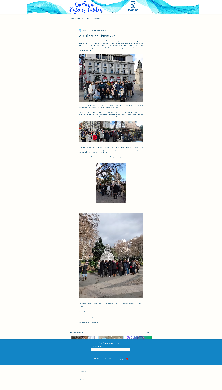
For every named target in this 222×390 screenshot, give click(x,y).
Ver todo (149, 332)
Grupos (139, 303)
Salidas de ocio (84, 307)
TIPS (87, 19)
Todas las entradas (76, 19)
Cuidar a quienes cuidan (111, 303)
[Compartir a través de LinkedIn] (88, 317)
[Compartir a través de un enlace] (92, 317)
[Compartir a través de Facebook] (80, 317)
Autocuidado (97, 303)
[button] (149, 18)
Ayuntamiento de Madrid (127, 303)
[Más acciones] (142, 30)
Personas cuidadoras (85, 303)
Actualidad (96, 19)
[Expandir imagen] (89, 131)
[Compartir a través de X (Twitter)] (84, 317)
